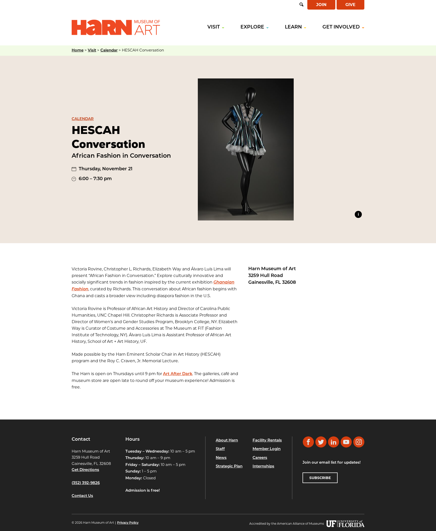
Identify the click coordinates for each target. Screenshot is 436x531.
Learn (293, 27)
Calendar (109, 50)
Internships (263, 466)
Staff (220, 449)
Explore (252, 27)
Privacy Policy (128, 522)
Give (350, 4)
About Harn (227, 440)
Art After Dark (177, 374)
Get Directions (85, 470)
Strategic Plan (229, 466)
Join (321, 4)
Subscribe (320, 478)
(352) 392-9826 (86, 483)
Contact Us (82, 496)
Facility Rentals (267, 440)
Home (78, 50)
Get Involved (341, 27)
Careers (260, 458)
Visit (213, 27)
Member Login (267, 449)
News (221, 458)
